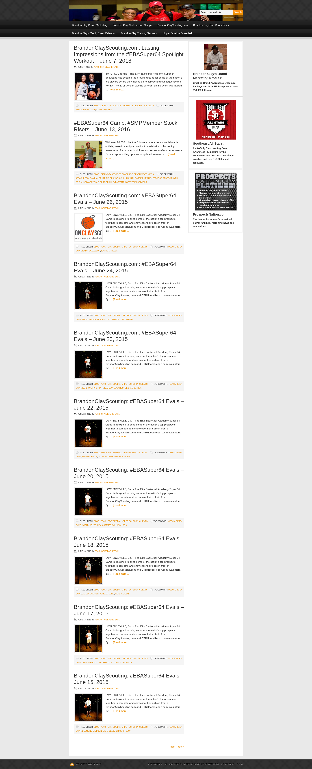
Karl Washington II (92, 388)
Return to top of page (88, 764)
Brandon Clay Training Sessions (139, 33)
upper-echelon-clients (135, 247)
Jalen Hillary (105, 456)
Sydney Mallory (121, 182)
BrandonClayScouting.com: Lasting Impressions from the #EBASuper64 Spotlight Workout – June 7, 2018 (128, 54)
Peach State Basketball (113, 10)
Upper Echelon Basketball (177, 33)
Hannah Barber (134, 178)
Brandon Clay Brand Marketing (89, 25)
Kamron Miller (109, 251)
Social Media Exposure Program (94, 182)
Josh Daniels (89, 662)
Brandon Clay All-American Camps (132, 25)
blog (96, 106)
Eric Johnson (123, 731)
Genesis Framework (208, 764)
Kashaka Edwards (114, 388)
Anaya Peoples (104, 109)
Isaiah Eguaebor (91, 251)
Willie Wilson (119, 525)
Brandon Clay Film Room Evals (211, 25)
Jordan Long (107, 594)
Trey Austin (126, 319)
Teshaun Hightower (108, 319)
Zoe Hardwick (139, 182)
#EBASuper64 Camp (85, 109)
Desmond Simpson (92, 731)
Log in (239, 764)
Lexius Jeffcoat (153, 178)
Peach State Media (144, 106)
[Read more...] (117, 89)
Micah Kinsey (89, 319)
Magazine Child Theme (181, 764)
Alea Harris (102, 178)
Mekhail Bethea (133, 388)
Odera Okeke (122, 594)
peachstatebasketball (106, 67)
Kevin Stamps (104, 525)
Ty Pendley (126, 662)
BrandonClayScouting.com (172, 25)
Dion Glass (109, 731)
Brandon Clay (117, 178)
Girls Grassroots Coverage (117, 106)
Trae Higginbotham (108, 662)
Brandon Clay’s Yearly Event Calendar (94, 33)
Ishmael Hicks (89, 456)
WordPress (227, 764)
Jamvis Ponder (122, 456)
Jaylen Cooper (90, 594)
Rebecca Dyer (170, 178)
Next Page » (177, 746)
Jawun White (89, 525)
